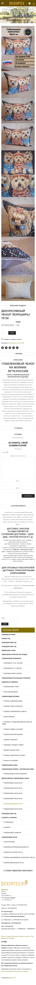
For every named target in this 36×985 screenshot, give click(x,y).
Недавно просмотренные (18, 456)
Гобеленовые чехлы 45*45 (13, 783)
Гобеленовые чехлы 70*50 (13, 804)
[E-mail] (17, 348)
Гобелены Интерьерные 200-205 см (16, 847)
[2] (18, 84)
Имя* (18, 481)
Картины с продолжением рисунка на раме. (17, 723)
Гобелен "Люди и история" (13, 729)
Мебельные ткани (8, 650)
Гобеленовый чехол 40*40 (13, 788)
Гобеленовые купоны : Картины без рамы (18, 769)
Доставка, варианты (19, 506)
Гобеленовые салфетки (12, 832)
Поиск (3, 618)
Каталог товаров (6, 936)
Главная (10, 7)
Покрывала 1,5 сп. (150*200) (13, 663)
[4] (18, 136)
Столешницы (8, 822)
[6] (18, 185)
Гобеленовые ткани (9, 837)
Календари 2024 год (9, 814)
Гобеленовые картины (10, 696)
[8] (18, 256)
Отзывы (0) (18, 428)
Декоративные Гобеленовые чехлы (15, 8)
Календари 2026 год (9, 642)
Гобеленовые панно (10, 765)
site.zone (13, 978)
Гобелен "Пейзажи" (11, 740)
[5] (18, 162)
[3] (18, 110)
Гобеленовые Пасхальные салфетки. (16, 678)
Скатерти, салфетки (9, 818)
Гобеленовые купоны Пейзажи (15, 774)
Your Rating (18, 449)
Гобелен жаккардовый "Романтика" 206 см (19, 857)
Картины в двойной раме (13, 701)
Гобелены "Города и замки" (14, 745)
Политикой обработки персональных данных (14, 971)
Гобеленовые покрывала (11, 658)
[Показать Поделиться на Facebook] (6, 348)
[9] (18, 289)
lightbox (4, 67)
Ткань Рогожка (9, 842)
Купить (12, 333)
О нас (31, 936)
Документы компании (7, 938)
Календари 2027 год (9, 646)
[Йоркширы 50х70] (18, 48)
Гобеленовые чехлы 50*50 (13, 793)
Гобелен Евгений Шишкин (13, 734)
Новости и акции (24, 936)
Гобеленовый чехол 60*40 (13, 798)
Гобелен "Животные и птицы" (14, 755)
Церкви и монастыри (11, 750)
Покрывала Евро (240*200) (13, 673)
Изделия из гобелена (10, 682)
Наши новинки (9, 717)
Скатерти (7, 827)
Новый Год (6, 638)
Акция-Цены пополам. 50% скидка (14, 654)
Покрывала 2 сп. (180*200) (12, 668)
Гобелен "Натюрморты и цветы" (15, 711)
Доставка (15, 936)
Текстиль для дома (11, 692)
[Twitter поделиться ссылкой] (2, 348)
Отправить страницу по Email (12, 339)
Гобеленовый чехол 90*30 (13, 809)
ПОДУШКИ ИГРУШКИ (8, 634)
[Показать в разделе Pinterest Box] (10, 348)
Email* (18, 488)
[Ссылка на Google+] (13, 348)
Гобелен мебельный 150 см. (14, 863)
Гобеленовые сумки (11, 686)
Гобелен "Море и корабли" (13, 706)
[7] (18, 217)
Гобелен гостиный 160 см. (13, 852)
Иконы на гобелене (11, 760)
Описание (18, 353)
